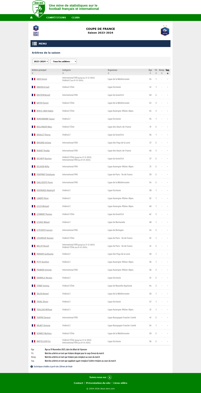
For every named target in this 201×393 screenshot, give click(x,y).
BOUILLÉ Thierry (43, 135)
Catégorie (66, 70)
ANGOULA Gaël (43, 87)
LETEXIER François (45, 230)
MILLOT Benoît (43, 246)
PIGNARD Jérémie (44, 270)
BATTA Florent (43, 103)
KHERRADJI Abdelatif (46, 190)
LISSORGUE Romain (45, 238)
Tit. (156, 70)
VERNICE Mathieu (44, 333)
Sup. (168, 70)
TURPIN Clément (43, 317)
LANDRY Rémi (43, 198)
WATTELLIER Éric (44, 341)
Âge (150, 70)
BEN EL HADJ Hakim (45, 111)
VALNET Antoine (43, 325)
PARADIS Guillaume (45, 254)
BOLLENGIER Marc (44, 127)
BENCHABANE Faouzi (46, 119)
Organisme (112, 70)
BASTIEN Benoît (43, 95)
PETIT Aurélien (43, 262)
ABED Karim (42, 79)
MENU (34, 43)
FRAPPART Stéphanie (46, 174)
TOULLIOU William (44, 309)
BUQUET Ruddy (43, 151)
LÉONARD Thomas (44, 214)
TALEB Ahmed (43, 294)
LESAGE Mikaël (43, 222)
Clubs (76, 17)
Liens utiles (120, 383)
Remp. (162, 70)
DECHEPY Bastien (44, 158)
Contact (78, 383)
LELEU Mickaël (43, 206)
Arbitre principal (39, 70)
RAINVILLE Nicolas (44, 278)
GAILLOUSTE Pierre (45, 182)
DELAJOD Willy (43, 166)
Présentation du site (98, 383)
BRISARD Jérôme (44, 143)
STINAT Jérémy (43, 286)
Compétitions (56, 17)
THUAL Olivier (42, 302)
